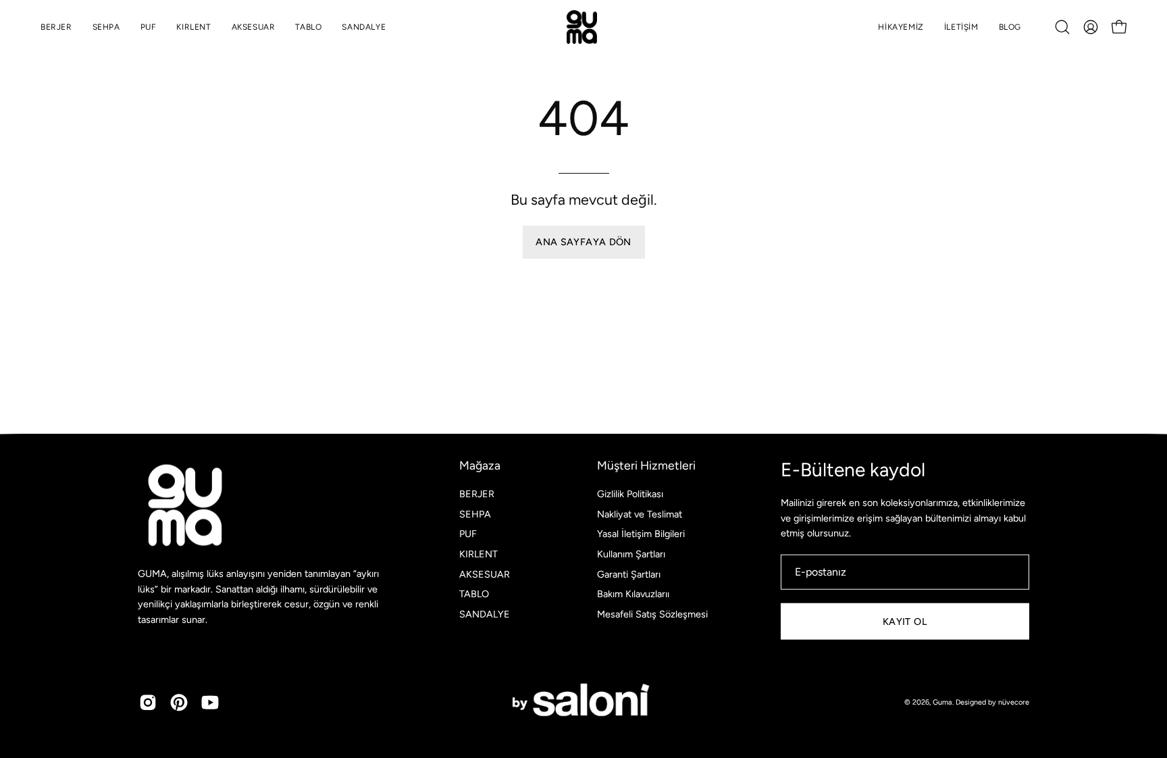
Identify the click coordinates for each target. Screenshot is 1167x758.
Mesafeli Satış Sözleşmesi (652, 614)
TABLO (474, 594)
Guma (942, 701)
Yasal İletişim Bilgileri (641, 534)
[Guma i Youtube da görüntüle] (210, 702)
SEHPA (475, 513)
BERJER (476, 494)
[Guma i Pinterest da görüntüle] (179, 702)
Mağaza (479, 465)
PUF (468, 534)
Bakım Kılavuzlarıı (633, 594)
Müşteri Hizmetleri (646, 465)
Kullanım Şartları (631, 554)
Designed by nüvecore (992, 701)
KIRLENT (478, 554)
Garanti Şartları (628, 573)
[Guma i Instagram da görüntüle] (148, 702)
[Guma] (583, 27)
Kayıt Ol (905, 621)
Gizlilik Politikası (630, 494)
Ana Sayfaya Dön (583, 242)
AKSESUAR (484, 573)
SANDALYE (484, 614)
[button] (1062, 27)
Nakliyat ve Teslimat (639, 513)
